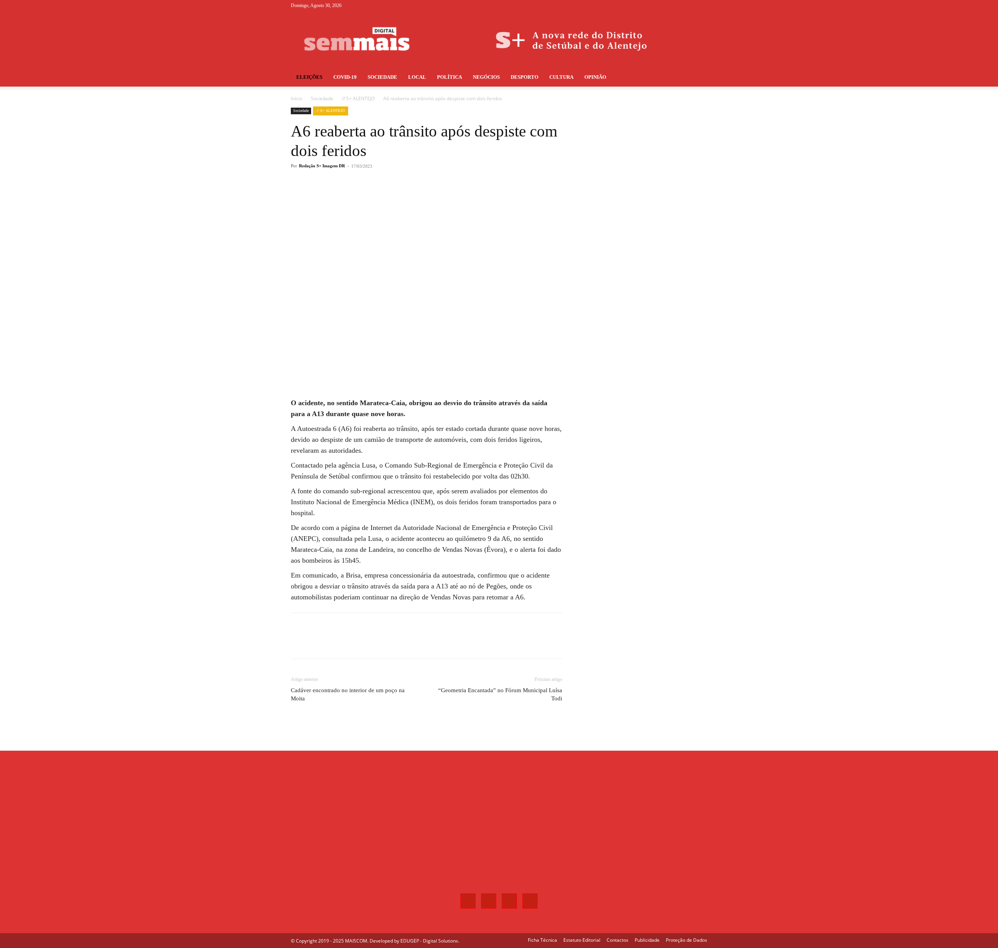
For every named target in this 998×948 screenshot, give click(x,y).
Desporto (524, 77)
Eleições (309, 77)
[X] (688, 5)
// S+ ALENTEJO (358, 98)
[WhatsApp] (401, 197)
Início (296, 98)
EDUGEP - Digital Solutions (429, 940)
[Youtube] (701, 5)
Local (417, 77)
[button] (697, 78)
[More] (420, 197)
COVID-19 (345, 77)
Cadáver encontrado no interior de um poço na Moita (348, 694)
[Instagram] (675, 5)
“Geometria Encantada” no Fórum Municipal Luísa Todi (500, 694)
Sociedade (382, 77)
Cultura (561, 77)
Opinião (595, 77)
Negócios (486, 77)
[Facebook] (663, 5)
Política (449, 77)
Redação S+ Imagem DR (322, 165)
